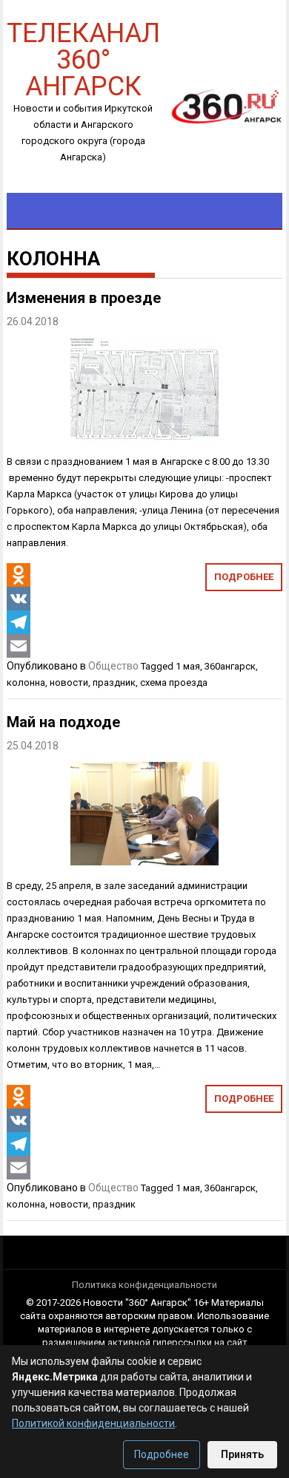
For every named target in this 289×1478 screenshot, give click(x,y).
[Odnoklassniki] (18, 575)
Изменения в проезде (84, 298)
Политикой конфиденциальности (93, 1423)
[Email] (18, 646)
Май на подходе (63, 722)
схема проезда (173, 682)
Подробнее (243, 576)
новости (69, 682)
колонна (26, 682)
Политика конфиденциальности (144, 1284)
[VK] (18, 598)
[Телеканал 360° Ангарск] (221, 106)
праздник (114, 682)
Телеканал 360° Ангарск (83, 59)
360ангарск (230, 666)
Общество (113, 666)
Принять (242, 1454)
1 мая (188, 666)
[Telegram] (18, 622)
